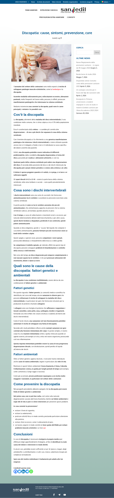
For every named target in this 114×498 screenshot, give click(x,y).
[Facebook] (15, 471)
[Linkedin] (23, 471)
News (33, 2)
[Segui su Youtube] (64, 495)
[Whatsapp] (31, 471)
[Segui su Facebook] (54, 495)
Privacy (97, 2)
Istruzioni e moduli (49, 10)
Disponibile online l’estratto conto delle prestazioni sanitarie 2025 (87, 83)
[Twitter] (19, 471)
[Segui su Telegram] (59, 495)
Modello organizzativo (70, 2)
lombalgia (56, 89)
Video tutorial (56, 2)
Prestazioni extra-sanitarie (51, 17)
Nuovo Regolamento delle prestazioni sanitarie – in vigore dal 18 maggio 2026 (87, 65)
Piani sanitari (31, 10)
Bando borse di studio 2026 (86, 74)
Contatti (71, 17)
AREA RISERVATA (21, 2)
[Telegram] (27, 471)
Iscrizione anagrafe (86, 2)
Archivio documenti (43, 2)
